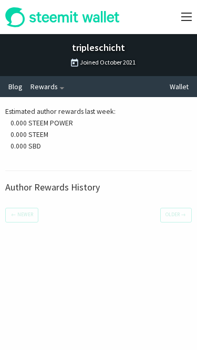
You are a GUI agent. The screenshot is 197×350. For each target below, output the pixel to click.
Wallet (179, 86)
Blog (15, 86)
